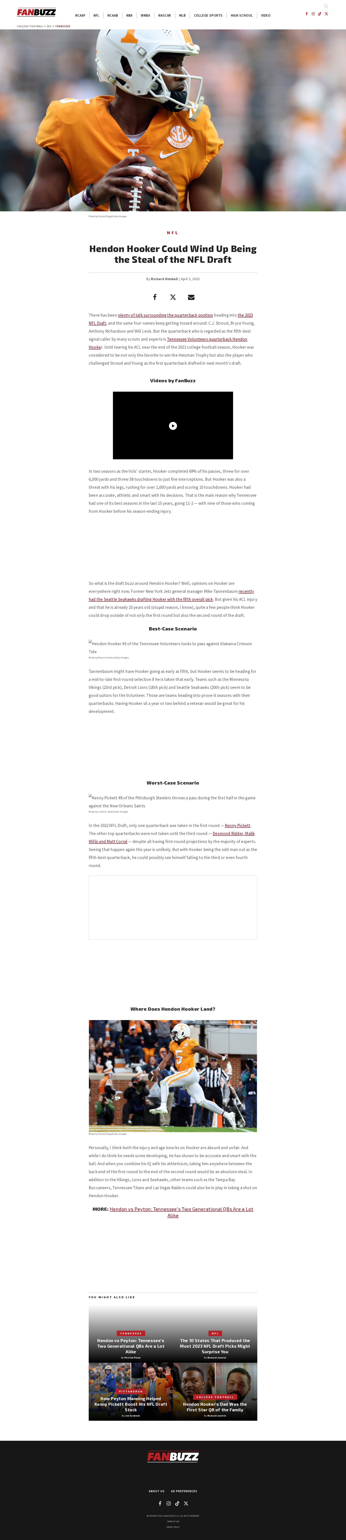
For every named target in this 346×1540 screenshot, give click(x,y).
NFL (96, 15)
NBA (129, 15)
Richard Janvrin (216, 1357)
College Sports (208, 15)
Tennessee (62, 26)
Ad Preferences (184, 1491)
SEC (49, 26)
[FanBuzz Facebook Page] (306, 13)
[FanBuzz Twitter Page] (326, 13)
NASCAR (164, 15)
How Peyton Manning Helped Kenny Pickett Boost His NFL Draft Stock (131, 1404)
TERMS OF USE (173, 1521)
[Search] (326, 6)
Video (266, 15)
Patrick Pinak (132, 1357)
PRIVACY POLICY (173, 1527)
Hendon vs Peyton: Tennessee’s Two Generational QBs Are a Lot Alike (131, 1346)
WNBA (145, 15)
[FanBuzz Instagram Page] (313, 13)
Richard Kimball (164, 279)
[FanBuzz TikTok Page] (319, 13)
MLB (182, 15)
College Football (30, 26)
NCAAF (80, 15)
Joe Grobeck (132, 1415)
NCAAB (113, 15)
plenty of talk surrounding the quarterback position (165, 315)
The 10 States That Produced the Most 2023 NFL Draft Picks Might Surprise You (215, 1346)
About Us (157, 1491)
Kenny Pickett (237, 825)
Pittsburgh (131, 1391)
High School (242, 15)
